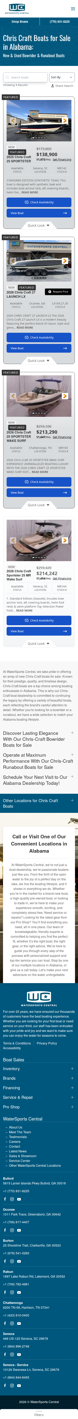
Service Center (19, 1160)
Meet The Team (20, 1132)
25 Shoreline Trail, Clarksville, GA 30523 (32, 1245)
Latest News (18, 1151)
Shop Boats (20, 21)
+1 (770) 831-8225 (16, 1191)
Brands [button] (9, 1078)
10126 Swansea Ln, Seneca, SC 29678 (31, 1369)
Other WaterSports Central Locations (35, 1165)
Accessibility (12, 1048)
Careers (14, 1141)
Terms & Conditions (17, 1043)
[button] (73, 9)
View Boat (17, 213)
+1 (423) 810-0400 (16, 1315)
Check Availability (42, 202)
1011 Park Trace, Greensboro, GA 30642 (32, 1214)
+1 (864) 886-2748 (16, 1346)
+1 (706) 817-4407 (16, 1222)
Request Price (60, 291)
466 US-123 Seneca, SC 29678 (25, 1338)
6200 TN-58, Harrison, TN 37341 (26, 1307)
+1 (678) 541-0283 (16, 1253)
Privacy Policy (47, 1043)
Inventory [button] (11, 1068)
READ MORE (30, 192)
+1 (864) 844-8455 (16, 1377)
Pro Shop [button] (11, 1107)
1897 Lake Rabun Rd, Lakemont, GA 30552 (34, 1276)
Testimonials (18, 1136)
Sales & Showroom (22, 1156)
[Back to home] (17, 9)
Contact (14, 1146)
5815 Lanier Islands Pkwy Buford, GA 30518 (34, 1183)
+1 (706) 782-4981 (16, 1284)
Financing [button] (11, 1087)
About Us (15, 1127)
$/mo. (53, 159)
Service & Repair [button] (18, 1097)
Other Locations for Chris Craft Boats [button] (30, 803)
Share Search (64, 86)
